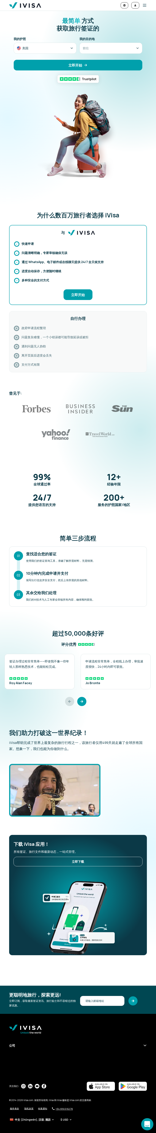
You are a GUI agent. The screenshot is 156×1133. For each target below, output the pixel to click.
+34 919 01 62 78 (64, 1109)
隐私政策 (28, 1108)
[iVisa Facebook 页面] (44, 1086)
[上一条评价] (69, 701)
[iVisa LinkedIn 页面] (30, 1086)
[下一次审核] (81, 701)
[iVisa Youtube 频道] (37, 1086)
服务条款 (14, 1108)
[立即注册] (133, 1000)
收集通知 (42, 1108)
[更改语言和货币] (124, 5)
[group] (40, 671)
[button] (143, 5)
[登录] (135, 5)
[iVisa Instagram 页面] (23, 1086)
